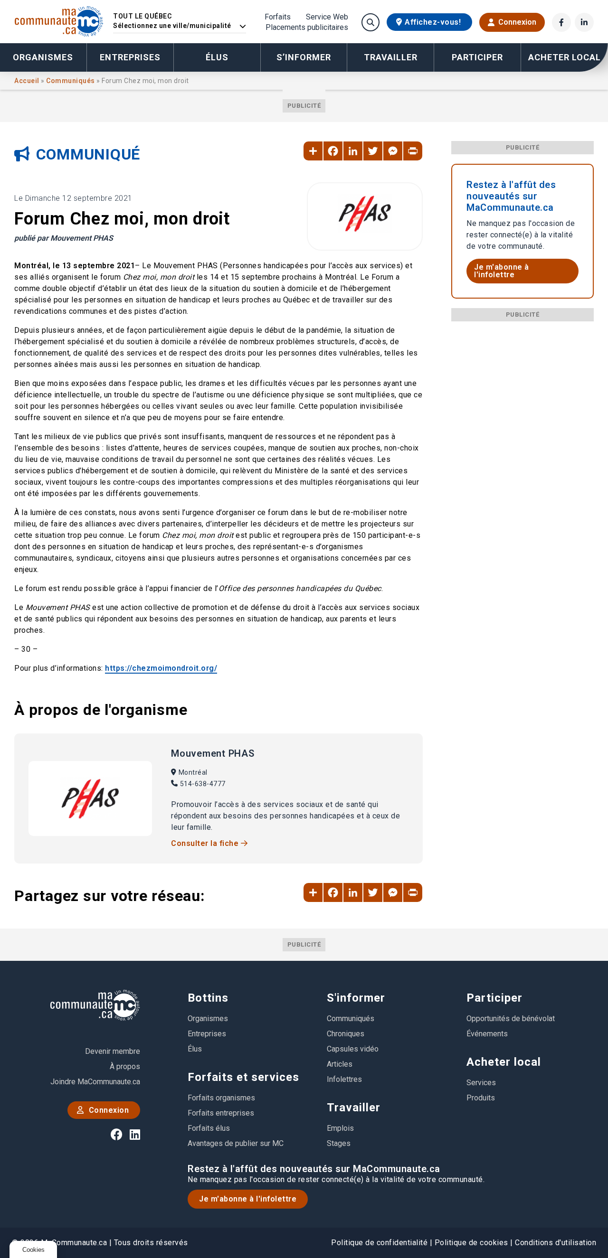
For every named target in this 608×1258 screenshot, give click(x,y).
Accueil (27, 80)
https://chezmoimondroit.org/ (161, 668)
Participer (494, 998)
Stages (339, 1143)
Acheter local (503, 1062)
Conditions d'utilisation (555, 1242)
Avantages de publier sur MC (236, 1143)
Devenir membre (112, 1051)
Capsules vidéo (353, 1048)
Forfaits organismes (221, 1097)
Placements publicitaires (307, 27)
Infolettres (344, 1079)
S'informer (356, 998)
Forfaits (278, 17)
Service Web (327, 17)
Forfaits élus (209, 1128)
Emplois (340, 1128)
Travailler (353, 1107)
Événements (487, 1033)
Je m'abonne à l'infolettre (501, 271)
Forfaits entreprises (221, 1112)
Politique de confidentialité (379, 1242)
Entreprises (130, 57)
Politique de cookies (471, 1242)
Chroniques (345, 1033)
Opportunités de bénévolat (510, 1018)
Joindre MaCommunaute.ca (95, 1081)
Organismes (43, 57)
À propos (125, 1066)
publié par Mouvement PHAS (63, 238)
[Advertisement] (522, 463)
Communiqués (71, 80)
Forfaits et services (243, 1077)
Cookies (33, 1249)
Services (481, 1082)
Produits (480, 1097)
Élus (217, 57)
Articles (339, 1064)
